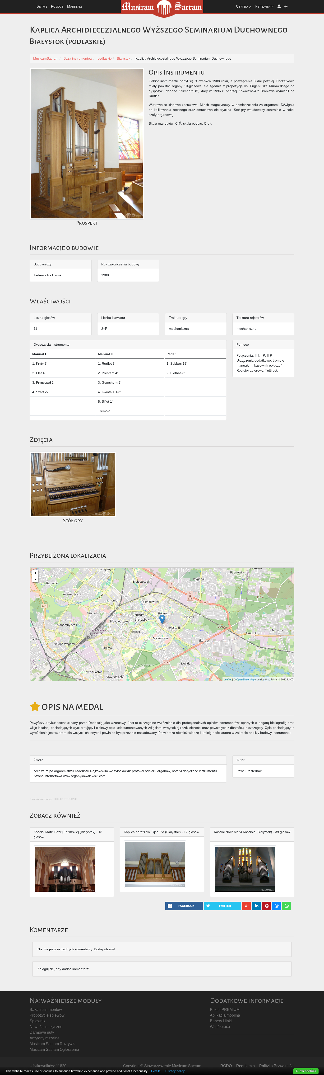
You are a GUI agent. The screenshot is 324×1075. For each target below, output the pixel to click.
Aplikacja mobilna (225, 1015)
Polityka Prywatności (276, 1066)
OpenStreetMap (245, 679)
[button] (279, 6)
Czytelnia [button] (243, 6)
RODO (226, 1066)
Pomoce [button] (57, 6)
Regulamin (245, 1066)
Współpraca (220, 1027)
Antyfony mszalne (45, 1038)
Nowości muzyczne (46, 1027)
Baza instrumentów (46, 1010)
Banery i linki (221, 1021)
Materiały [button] (74, 6)
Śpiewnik (37, 1021)
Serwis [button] (42, 6)
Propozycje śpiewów (47, 1015)
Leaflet (227, 679)
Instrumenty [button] (264, 6)
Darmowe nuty (42, 1032)
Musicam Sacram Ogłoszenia (54, 1049)
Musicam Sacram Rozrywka (53, 1044)
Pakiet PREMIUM (225, 1010)
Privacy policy (175, 1071)
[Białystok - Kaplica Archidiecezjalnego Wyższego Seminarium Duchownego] (162, 619)
